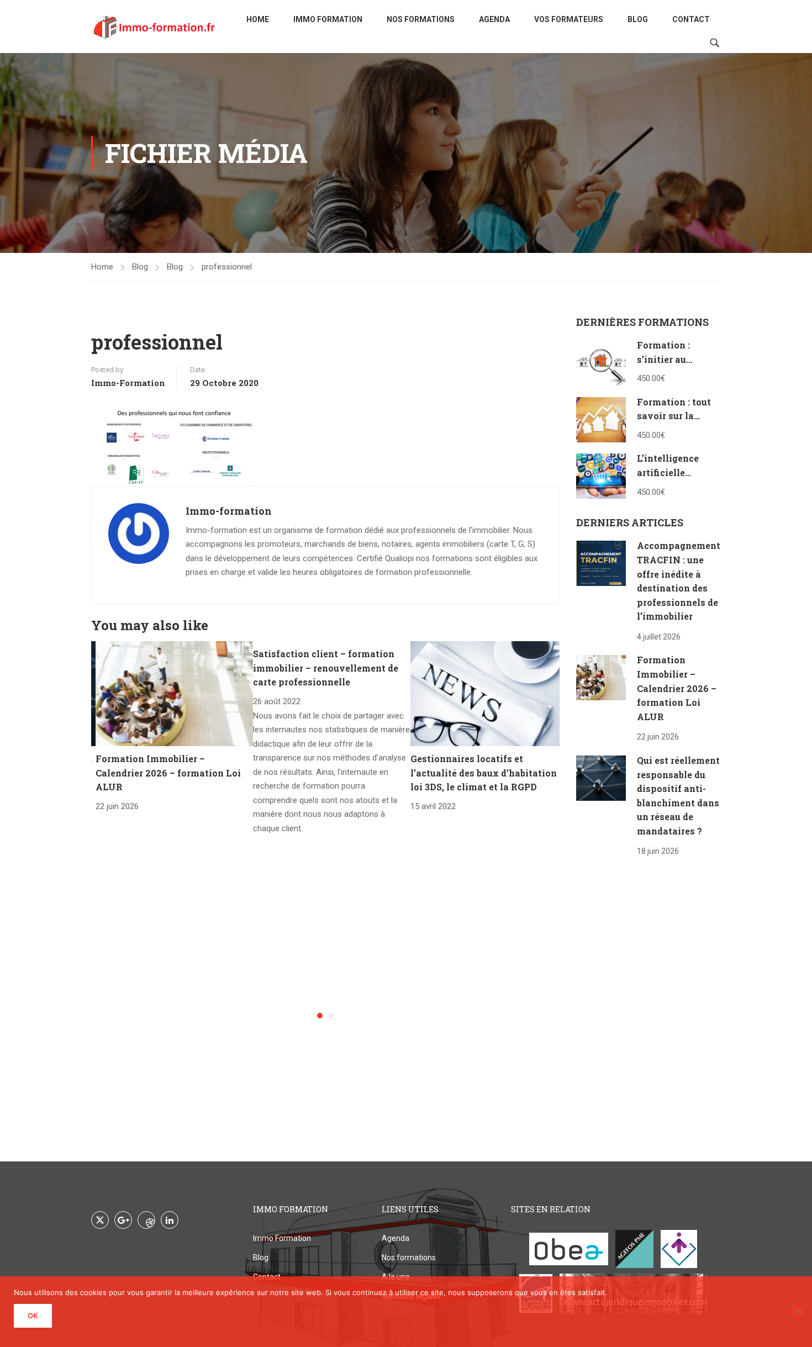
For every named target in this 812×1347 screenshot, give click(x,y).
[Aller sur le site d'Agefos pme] (634, 1249)
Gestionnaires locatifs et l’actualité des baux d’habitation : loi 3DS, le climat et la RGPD (485, 773)
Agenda (494, 19)
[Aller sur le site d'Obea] (568, 1249)
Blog (638, 19)
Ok (33, 1315)
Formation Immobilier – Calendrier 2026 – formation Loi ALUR (168, 773)
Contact (691, 19)
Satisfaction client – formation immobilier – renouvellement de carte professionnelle (325, 668)
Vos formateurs (568, 19)
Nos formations (421, 19)
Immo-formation (128, 382)
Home (257, 19)
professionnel (227, 267)
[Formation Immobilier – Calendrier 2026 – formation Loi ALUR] (174, 693)
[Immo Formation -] (154, 26)
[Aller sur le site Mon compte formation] (679, 1249)
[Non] (798, 1311)
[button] (320, 1015)
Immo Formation (327, 19)
